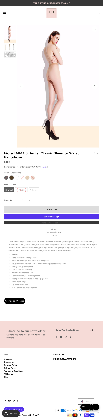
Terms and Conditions (13, 371)
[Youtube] (61, 337)
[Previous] (21, 86)
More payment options (51, 223)
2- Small (9, 190)
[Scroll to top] (97, 412)
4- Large (33, 190)
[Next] (95, 86)
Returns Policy (10, 365)
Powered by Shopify (31, 415)
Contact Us (9, 362)
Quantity (8, 200)
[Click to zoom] (95, 29)
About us (8, 359)
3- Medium (21, 190)
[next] (97, 153)
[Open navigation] (24, 13)
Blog (6, 377)
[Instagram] (66, 337)
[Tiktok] (70, 337)
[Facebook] (56, 337)
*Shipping (8, 374)
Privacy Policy (10, 368)
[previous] (93, 153)
